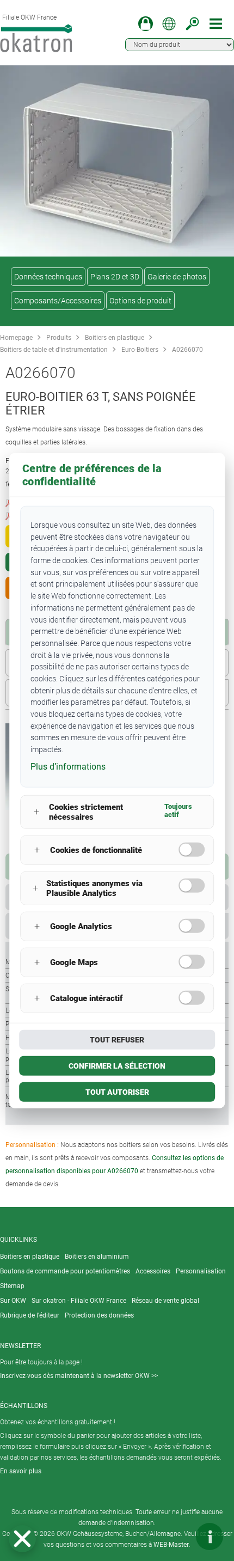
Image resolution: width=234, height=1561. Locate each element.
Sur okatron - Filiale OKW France (79, 1300)
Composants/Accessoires (57, 300)
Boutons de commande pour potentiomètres (65, 1271)
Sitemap (12, 1286)
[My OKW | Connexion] (145, 23)
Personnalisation (201, 1271)
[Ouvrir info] (209, 1536)
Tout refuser (117, 1039)
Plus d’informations (68, 766)
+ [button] (36, 812)
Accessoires (153, 1271)
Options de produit (140, 300)
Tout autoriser (117, 1091)
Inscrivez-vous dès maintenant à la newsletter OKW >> (79, 1376)
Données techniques (48, 276)
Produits (58, 338)
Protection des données (99, 1315)
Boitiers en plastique (114, 338)
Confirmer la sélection (117, 1065)
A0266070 (187, 349)
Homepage (16, 338)
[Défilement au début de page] (176, 1536)
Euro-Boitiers (139, 349)
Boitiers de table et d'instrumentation (54, 349)
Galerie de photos (176, 276)
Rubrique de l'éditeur (29, 1315)
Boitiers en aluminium (97, 1256)
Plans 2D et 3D (114, 276)
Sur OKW (13, 1300)
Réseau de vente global (165, 1300)
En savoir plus (20, 1471)
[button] (22, 1538)
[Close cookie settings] (22, 1538)
